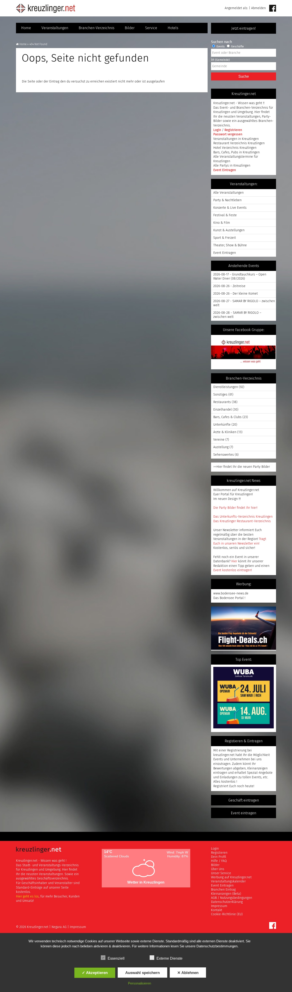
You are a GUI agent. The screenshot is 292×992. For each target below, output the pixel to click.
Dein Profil (218, 856)
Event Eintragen (224, 170)
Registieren (219, 852)
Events (220, 46)
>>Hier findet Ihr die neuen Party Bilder (241, 466)
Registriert (220, 786)
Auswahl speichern (142, 973)
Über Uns (217, 869)
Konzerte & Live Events (230, 207)
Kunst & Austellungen (229, 230)
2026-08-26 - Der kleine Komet (235, 293)
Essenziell (116, 958)
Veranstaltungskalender (228, 881)
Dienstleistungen (225, 387)
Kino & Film (221, 222)
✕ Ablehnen (187, 973)
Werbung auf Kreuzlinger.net (231, 877)
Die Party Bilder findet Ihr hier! (235, 507)
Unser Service (221, 873)
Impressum (219, 906)
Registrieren (233, 130)
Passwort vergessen (227, 134)
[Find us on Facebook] (272, 8)
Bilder (130, 28)
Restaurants (222, 402)
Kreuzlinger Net (45, 8)
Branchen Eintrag (223, 889)
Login (217, 130)
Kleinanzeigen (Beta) (226, 893)
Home (26, 28)
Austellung (221, 447)
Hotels (173, 28)
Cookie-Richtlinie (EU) (227, 914)
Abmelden (258, 8)
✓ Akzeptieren (95, 973)
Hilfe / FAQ (219, 861)
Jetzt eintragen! (243, 28)
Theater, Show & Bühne (230, 245)
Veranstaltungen (55, 28)
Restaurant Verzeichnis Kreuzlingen (239, 143)
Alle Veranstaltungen (228, 192)
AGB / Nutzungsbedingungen (231, 897)
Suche (243, 76)
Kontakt (216, 910)
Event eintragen (243, 813)
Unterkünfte (222, 424)
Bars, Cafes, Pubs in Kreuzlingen (236, 152)
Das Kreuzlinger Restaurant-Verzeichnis (242, 521)
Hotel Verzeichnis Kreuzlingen (234, 147)
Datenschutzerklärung (227, 902)
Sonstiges (220, 394)
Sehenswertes (223, 454)
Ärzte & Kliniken (224, 432)
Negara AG (59, 927)
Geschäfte (237, 46)
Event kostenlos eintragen (232, 570)
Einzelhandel (222, 409)
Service (151, 28)
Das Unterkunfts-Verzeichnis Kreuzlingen (243, 516)
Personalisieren (139, 983)
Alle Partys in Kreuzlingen (231, 165)
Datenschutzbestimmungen (216, 946)
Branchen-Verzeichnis (96, 28)
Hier (234, 561)
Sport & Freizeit (224, 237)
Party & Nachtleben (227, 200)
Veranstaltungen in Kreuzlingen (236, 139)
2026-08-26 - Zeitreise (229, 286)
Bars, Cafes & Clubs (227, 417)
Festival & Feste (225, 215)
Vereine (218, 439)
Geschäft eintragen (243, 800)
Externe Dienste (169, 958)
